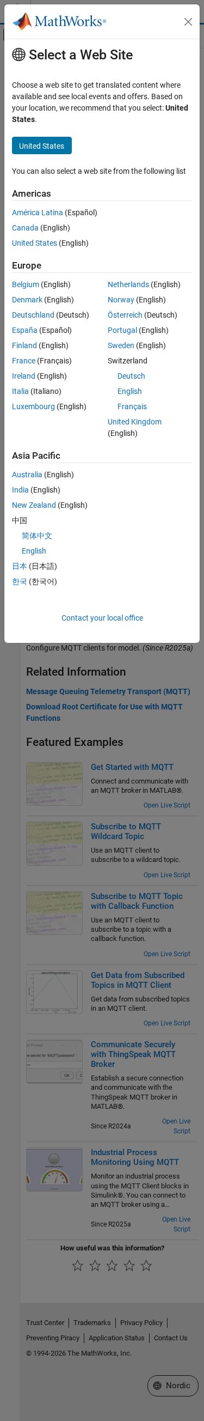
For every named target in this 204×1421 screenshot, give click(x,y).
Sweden (121, 345)
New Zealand (34, 505)
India (20, 489)
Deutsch (131, 376)
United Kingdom (135, 421)
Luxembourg (33, 406)
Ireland (23, 376)
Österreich (125, 315)
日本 (19, 566)
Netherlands (128, 284)
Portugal (122, 330)
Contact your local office (102, 618)
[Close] (188, 21)
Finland (24, 345)
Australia (27, 474)
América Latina (37, 212)
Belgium (25, 284)
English (130, 391)
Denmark (27, 299)
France (23, 360)
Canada (25, 227)
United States (34, 243)
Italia (20, 391)
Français (132, 406)
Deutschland (33, 315)
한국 (19, 581)
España (25, 330)
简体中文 (37, 535)
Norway (121, 299)
